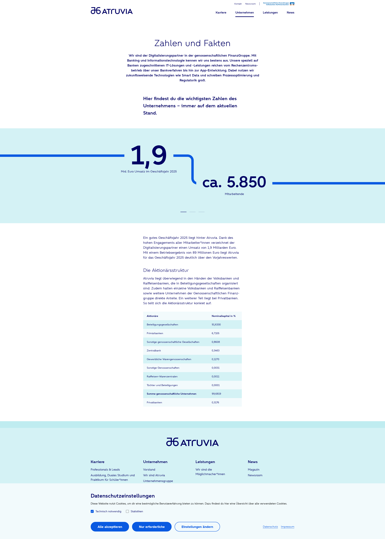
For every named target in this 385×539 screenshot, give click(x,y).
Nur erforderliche (152, 527)
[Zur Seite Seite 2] (192, 212)
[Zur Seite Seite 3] (202, 212)
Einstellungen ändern (197, 527)
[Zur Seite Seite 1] (183, 212)
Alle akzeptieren (110, 527)
